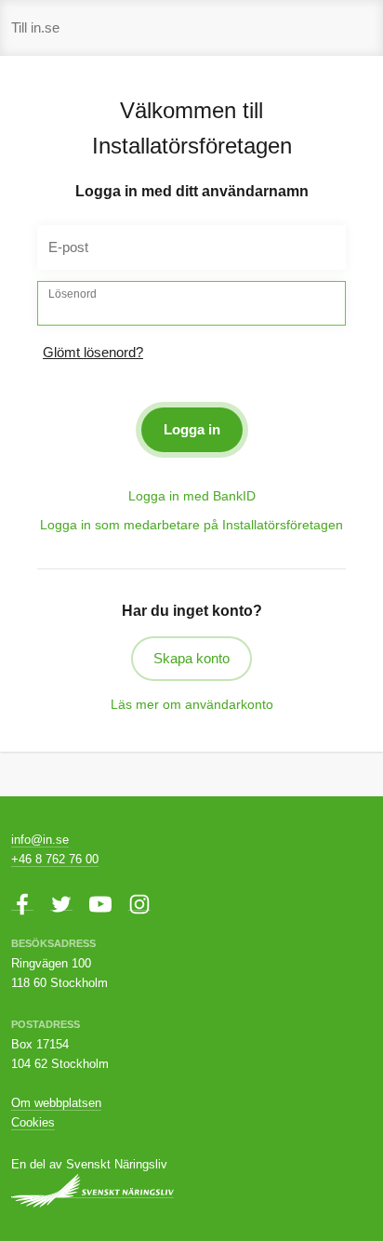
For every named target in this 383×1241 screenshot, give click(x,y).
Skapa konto (191, 658)
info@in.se (40, 840)
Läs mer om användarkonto (192, 704)
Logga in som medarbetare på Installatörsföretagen (191, 524)
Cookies (33, 1122)
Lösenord (72, 293)
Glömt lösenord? (93, 352)
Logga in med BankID (192, 495)
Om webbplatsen (56, 1103)
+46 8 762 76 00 (55, 859)
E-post (68, 247)
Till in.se (35, 27)
